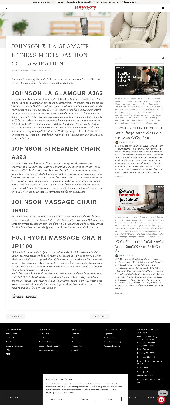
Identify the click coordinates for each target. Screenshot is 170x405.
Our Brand (10, 338)
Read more (119, 177)
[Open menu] (9, 8)
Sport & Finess (44, 334)
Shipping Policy (77, 346)
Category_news (31, 297)
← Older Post (16, 316)
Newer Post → (99, 316)
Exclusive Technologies (14, 346)
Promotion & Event (46, 342)
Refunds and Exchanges (113, 342)
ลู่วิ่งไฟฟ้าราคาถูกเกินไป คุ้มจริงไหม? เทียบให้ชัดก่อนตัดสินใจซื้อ (139, 246)
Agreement (108, 334)
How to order (76, 342)
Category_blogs (18, 297)
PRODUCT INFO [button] (45, 330)
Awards (8, 342)
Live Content (43, 338)
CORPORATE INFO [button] (14, 330)
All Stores (75, 334)
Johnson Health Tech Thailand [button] (148, 331)
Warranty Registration (112, 346)
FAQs (8, 350)
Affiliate (9, 354)
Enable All (84, 399)
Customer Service (110, 338)
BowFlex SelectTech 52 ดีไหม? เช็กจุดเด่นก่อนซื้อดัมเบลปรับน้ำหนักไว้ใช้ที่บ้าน (139, 133)
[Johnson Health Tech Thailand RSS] (163, 58)
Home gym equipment (47, 350)
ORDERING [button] (76, 330)
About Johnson (11, 334)
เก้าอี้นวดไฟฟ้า (42, 83)
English (12, 397)
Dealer (73, 338)
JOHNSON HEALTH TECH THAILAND (144, 397)
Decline (110, 399)
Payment (74, 350)
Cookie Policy (68, 393)
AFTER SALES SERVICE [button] (114, 330)
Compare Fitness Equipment (49, 346)
